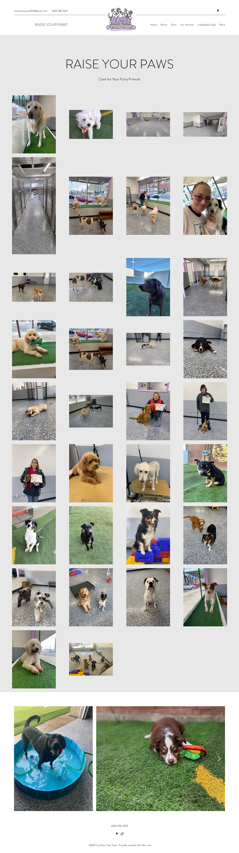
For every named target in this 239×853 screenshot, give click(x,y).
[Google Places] (218, 11)
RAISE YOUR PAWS (51, 24)
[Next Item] (219, 758)
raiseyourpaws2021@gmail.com (31, 10)
